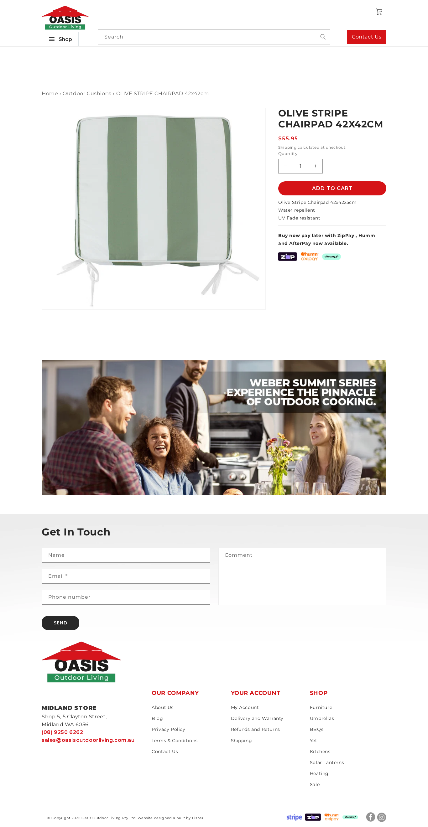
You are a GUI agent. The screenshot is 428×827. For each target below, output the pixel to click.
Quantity (287, 153)
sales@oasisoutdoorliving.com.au (88, 740)
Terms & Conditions (175, 740)
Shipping (287, 147)
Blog (157, 718)
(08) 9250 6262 (62, 732)
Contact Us (367, 37)
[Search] (323, 37)
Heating (319, 773)
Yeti (314, 740)
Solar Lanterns (327, 762)
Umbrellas (322, 718)
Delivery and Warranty (257, 718)
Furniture (321, 707)
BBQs (316, 729)
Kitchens (320, 751)
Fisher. (198, 818)
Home (50, 93)
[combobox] (214, 37)
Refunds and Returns (255, 729)
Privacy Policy (168, 729)
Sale (315, 784)
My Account (245, 707)
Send (60, 623)
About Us (163, 707)
